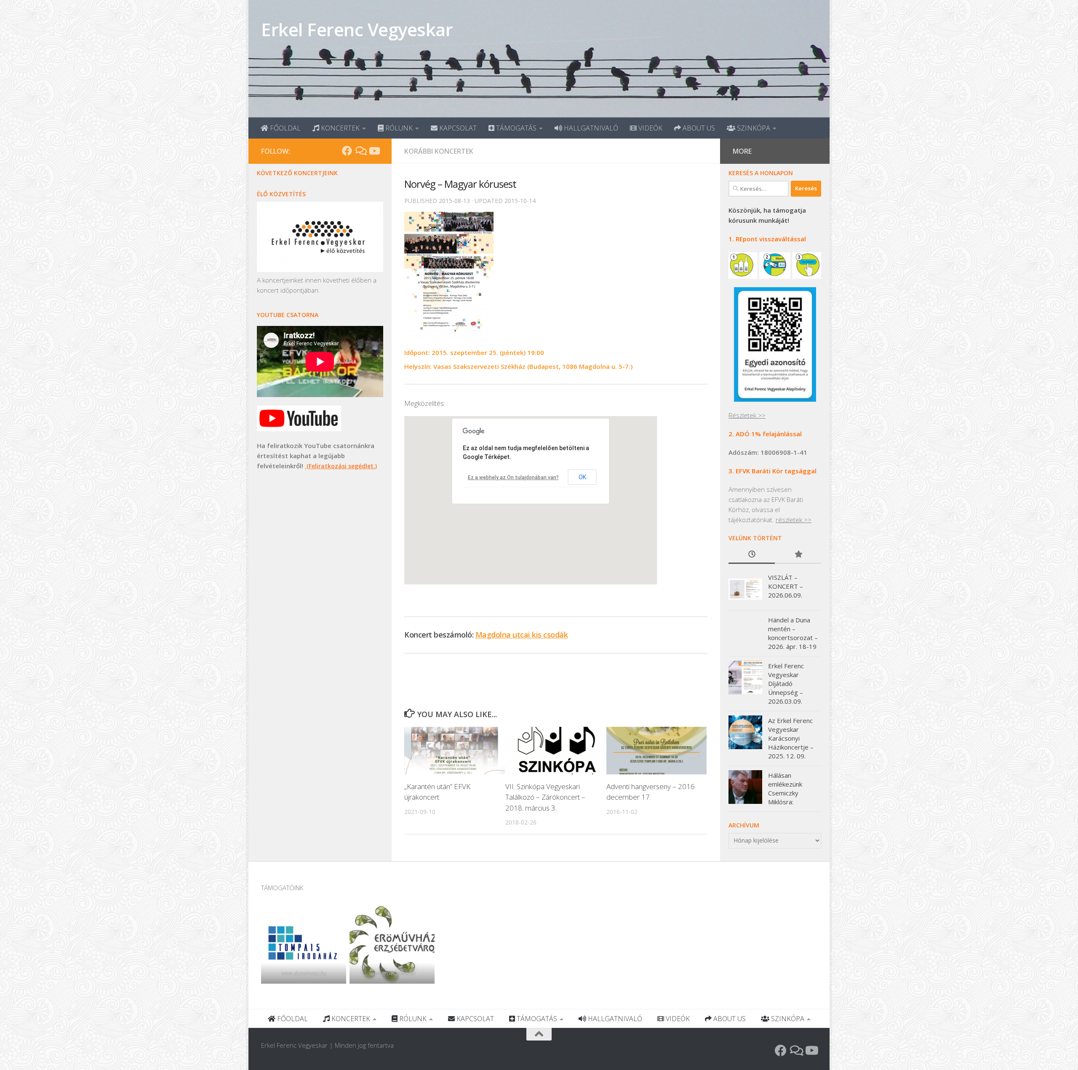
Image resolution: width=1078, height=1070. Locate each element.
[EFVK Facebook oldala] (347, 151)
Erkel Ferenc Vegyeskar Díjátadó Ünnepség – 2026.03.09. (786, 683)
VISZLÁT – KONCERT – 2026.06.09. (785, 586)
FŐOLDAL (284, 128)
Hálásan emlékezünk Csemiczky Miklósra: (785, 788)
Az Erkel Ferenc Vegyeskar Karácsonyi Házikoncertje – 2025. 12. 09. (791, 738)
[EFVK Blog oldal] (360, 151)
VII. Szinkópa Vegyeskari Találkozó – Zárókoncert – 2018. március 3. (545, 797)
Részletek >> (747, 415)
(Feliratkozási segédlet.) (341, 466)
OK (582, 477)
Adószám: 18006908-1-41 (767, 452)
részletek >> (793, 519)
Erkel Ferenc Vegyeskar (357, 29)
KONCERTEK (339, 128)
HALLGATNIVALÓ (590, 128)
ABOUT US (698, 128)
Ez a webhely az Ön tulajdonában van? (513, 477)
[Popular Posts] (798, 555)
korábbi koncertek (438, 151)
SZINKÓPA (752, 128)
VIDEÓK (649, 128)
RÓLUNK (398, 128)
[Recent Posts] (751, 555)
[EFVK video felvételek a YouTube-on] (374, 151)
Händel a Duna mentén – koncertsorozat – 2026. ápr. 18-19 (793, 633)
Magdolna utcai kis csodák (521, 635)
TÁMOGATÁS (515, 128)
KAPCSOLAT (457, 128)
